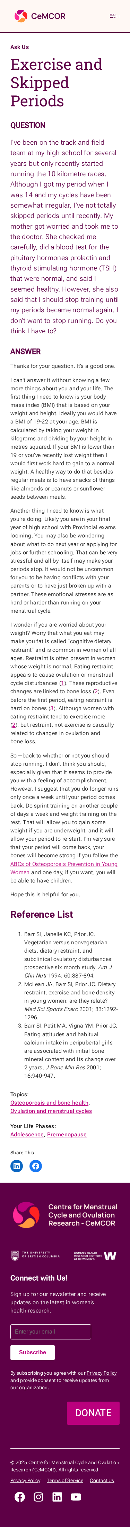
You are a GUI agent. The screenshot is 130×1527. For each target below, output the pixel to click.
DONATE (93, 1413)
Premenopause (67, 1134)
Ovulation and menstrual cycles (51, 1111)
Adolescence (27, 1134)
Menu (115, 16)
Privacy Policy (101, 1373)
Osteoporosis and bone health (49, 1102)
